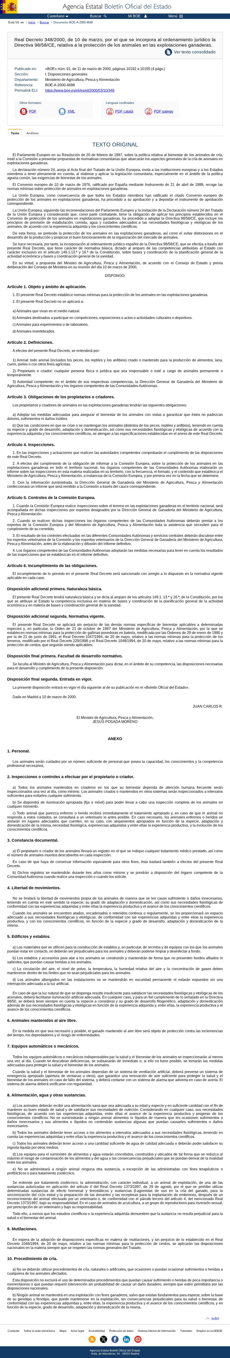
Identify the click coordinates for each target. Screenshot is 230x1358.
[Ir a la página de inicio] (116, 7)
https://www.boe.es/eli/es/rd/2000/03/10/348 (79, 90)
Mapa (63, 1331)
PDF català (124, 111)
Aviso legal (77, 1331)
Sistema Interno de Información (157, 1331)
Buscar (44, 22)
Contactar (14, 1331)
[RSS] (92, 1342)
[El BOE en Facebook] (115, 1342)
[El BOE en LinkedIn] (126, 1342)
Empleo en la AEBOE (209, 1331)
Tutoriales (186, 1331)
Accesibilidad (96, 1331)
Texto (15, 133)
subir (215, 1318)
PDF (32, 111)
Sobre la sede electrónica (39, 1331)
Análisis (32, 133)
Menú (172, 16)
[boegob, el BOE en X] (103, 1342)
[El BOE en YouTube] (138, 1342)
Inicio (31, 22)
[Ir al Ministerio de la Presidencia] (8, 7)
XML (71, 111)
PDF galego (163, 111)
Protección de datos (121, 1331)
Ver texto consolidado (195, 52)
